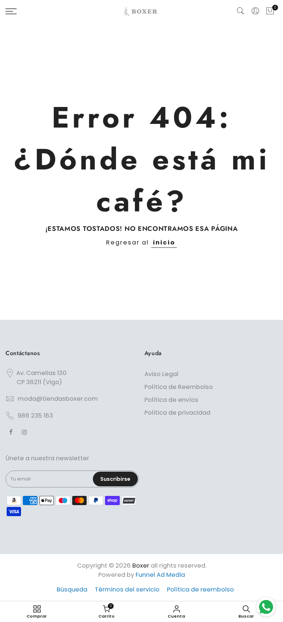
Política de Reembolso (178, 387)
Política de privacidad (177, 412)
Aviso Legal (161, 374)
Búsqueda (72, 589)
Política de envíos (171, 400)
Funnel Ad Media (160, 575)
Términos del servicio (127, 589)
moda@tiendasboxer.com (58, 398)
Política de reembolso (200, 589)
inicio (164, 242)
